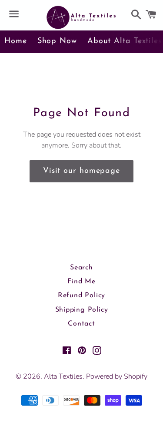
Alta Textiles (63, 376)
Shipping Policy (81, 309)
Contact (81, 323)
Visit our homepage (81, 171)
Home (15, 41)
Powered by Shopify (116, 376)
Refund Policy (81, 295)
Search (81, 267)
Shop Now (57, 41)
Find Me (81, 281)
